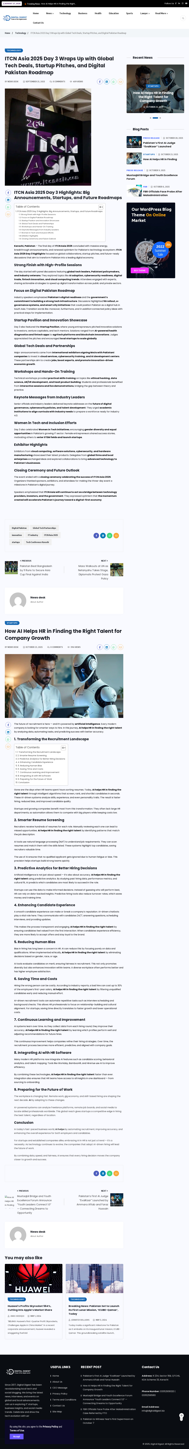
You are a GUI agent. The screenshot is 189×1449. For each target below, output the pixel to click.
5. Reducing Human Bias (30, 765)
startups (16, 542)
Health (98, 13)
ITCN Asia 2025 (51, 535)
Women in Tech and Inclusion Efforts (37, 232)
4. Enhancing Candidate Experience (35, 762)
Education (114, 13)
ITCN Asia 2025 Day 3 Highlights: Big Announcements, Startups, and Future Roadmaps (60, 211)
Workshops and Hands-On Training (37, 226)
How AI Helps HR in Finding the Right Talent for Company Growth (108, 1387)
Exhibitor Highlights (30, 235)
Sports (129, 13)
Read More (160, 13)
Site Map (57, 1411)
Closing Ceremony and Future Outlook (39, 238)
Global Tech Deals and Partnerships (38, 223)
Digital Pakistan (19, 528)
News (49, 13)
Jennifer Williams (80, 1320)
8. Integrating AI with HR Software (34, 775)
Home (36, 13)
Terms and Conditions (64, 1399)
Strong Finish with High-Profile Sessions (38, 214)
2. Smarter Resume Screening (32, 755)
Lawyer (144, 13)
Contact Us (38, 22)
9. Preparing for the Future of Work (35, 779)
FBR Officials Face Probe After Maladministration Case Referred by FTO (109, 1411)
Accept (16, 1436)
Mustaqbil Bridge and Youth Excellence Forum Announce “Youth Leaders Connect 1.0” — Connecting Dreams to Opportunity (107, 1399)
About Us (57, 1381)
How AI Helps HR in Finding (160, 159)
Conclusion (23, 782)
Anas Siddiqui (17, 1316)
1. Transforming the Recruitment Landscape (39, 752)
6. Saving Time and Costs (30, 769)
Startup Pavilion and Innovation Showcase (40, 220)
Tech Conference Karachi (37, 542)
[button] (150, 118)
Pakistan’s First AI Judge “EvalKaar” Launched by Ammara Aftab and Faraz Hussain (109, 1377)
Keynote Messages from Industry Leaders (40, 229)
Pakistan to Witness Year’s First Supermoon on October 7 (108, 1421)
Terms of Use (17, 1430)
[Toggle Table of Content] (99, 207)
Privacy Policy (50, 1426)
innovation (17, 535)
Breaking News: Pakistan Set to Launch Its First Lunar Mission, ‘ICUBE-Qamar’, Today (94, 1310)
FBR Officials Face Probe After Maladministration (162, 193)
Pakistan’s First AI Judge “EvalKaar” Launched (159, 144)
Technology (65, 13)
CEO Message (59, 1387)
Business (82, 13)
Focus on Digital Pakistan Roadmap (37, 217)
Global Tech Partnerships (44, 528)
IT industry (33, 535)
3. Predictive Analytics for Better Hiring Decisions (41, 758)
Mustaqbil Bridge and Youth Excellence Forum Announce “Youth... (72, 3)
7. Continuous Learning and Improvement (38, 772)
